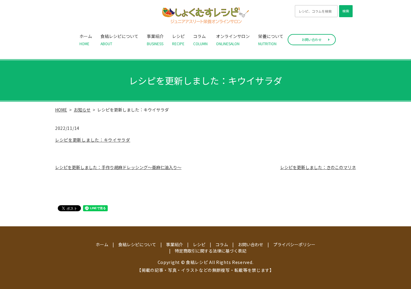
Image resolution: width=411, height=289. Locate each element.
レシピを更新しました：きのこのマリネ (318, 167)
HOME (61, 110)
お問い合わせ (312, 39)
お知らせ (82, 110)
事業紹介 (155, 39)
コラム (200, 39)
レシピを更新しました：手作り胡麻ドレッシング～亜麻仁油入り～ (118, 167)
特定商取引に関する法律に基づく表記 (210, 251)
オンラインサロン (233, 39)
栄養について (270, 39)
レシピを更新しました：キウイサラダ (92, 140)
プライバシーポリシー (294, 244)
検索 (345, 10)
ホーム (85, 39)
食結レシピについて (119, 39)
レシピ (178, 39)
